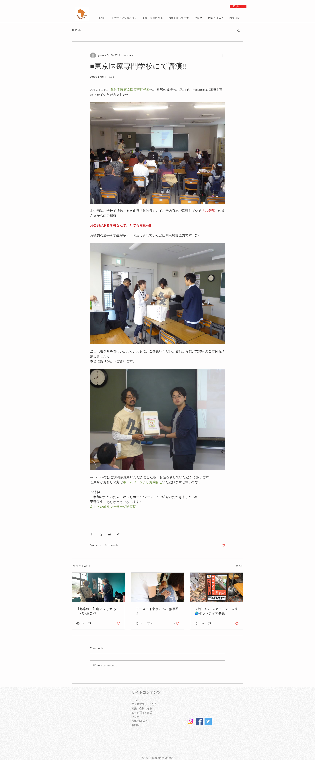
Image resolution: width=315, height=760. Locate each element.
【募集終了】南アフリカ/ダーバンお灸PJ (96, 611)
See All (239, 565)
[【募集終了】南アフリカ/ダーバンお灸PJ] (98, 587)
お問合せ (137, 725)
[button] (238, 30)
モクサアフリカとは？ (144, 704)
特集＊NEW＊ (140, 721)
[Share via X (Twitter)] (100, 534)
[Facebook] (199, 721)
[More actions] (223, 55)
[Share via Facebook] (92, 534)
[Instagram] (190, 721)
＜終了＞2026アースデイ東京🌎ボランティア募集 (216, 611)
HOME (135, 700)
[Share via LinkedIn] (109, 534)
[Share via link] (118, 534)
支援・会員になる (142, 708)
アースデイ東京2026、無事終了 (157, 611)
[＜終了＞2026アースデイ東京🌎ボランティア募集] (216, 587)
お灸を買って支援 (142, 712)
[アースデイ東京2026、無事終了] (157, 587)
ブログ (135, 716)
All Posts (76, 30)
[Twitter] (208, 721)
